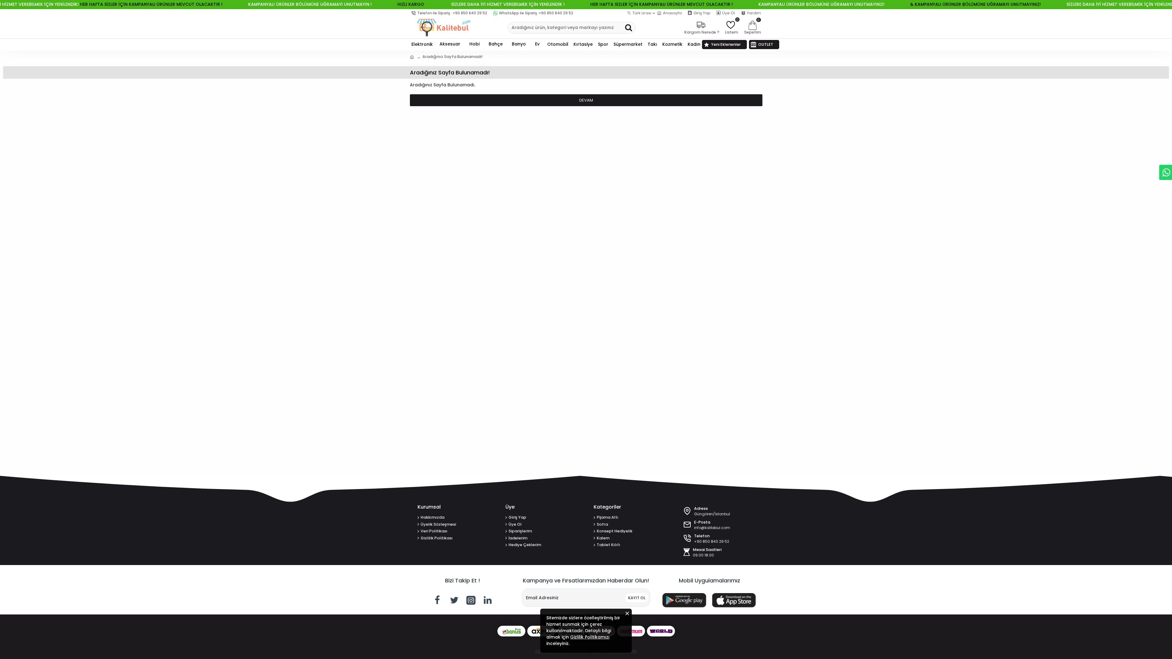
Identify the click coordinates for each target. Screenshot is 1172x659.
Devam (586, 100)
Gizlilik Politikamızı (590, 637)
